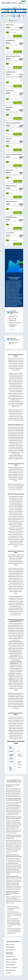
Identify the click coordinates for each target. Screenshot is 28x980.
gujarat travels (12, 318)
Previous (2, 16)
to (10, 944)
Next (23, 16)
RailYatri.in (8, 830)
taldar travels (12, 320)
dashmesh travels (13, 316)
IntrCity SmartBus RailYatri (13, 343)
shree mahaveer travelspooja (13, 325)
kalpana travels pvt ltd (14, 323)
